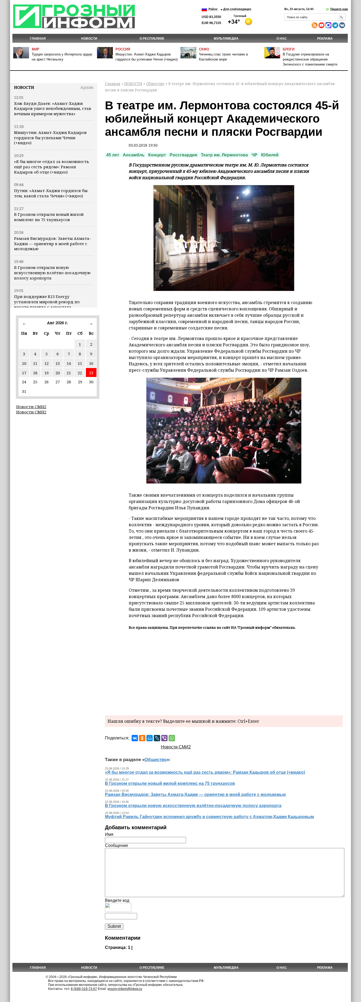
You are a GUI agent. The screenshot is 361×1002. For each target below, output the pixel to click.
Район (213, 9)
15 (80, 363)
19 (46, 372)
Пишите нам (339, 9)
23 (91, 372)
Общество (155, 83)
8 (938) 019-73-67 (84, 989)
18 (35, 372)
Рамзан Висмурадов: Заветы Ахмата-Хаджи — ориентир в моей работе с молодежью (52, 243)
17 (24, 372)
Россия (122, 49)
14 (69, 363)
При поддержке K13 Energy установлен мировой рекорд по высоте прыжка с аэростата (47, 302)
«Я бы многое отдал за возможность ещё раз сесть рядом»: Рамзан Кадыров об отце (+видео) (51, 167)
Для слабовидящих (237, 9)
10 (24, 363)
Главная (38, 38)
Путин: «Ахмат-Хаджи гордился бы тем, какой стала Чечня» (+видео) (50, 193)
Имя (109, 834)
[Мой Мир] (149, 738)
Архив (86, 87)
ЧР (254, 155)
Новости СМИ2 (31, 406)
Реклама (325, 38)
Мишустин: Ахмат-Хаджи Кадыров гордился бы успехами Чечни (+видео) (50, 138)
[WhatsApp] (172, 738)
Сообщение (116, 845)
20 (57, 372)
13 (57, 363)
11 (35, 363)
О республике (152, 38)
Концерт (157, 155)
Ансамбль (134, 155)
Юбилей (270, 155)
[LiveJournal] (157, 738)
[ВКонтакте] (135, 738)
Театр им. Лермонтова (224, 155)
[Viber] (164, 738)
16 (91, 363)
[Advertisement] (224, 672)
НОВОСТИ (89, 38)
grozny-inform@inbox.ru (125, 989)
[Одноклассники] (142, 738)
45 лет (112, 155)
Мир (35, 49)
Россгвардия (183, 155)
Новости (24, 87)
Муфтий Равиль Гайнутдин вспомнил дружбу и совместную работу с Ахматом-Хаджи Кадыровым (209, 816)
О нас (281, 38)
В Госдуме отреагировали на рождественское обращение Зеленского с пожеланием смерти (310, 59)
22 (80, 372)
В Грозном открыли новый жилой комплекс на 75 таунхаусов (49, 217)
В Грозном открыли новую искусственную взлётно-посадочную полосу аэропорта (52, 273)
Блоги (288, 49)
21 (69, 372)
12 (46, 363)
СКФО (204, 49)
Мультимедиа (226, 38)
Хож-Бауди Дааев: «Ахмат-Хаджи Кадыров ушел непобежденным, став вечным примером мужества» (52, 108)
